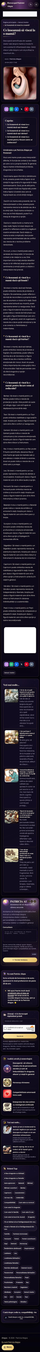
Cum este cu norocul (26, 1202)
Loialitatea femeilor (11, 1263)
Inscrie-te (20, 1036)
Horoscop (23, 1244)
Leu (15, 1253)
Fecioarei (7, 1239)
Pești (27, 1277)
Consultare (7, 927)
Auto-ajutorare (9, 1183)
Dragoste (31, 1217)
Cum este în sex (28, 1212)
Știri (11, 1297)
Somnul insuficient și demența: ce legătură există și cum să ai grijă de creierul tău (27, 772)
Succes (19, 1297)
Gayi (5, 1244)
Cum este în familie (11, 1212)
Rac (27, 1282)
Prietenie (19, 1282)
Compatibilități (9, 1202)
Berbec (22, 1188)
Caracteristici (20, 1193)
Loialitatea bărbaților (12, 1258)
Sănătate (7, 1292)
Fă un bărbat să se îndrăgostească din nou (20, 1222)
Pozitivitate (8, 1282)
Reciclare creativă (10, 1287)
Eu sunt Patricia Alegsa (16, 974)
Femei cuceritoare (28, 1239)
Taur (26, 1297)
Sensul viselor (23, 22)
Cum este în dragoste (12, 1207)
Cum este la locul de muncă (14, 1217)
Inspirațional (29, 1248)
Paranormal (8, 1273)
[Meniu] (36, 4)
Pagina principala (9, 22)
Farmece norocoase (20, 1234)
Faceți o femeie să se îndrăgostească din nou (19, 1228)
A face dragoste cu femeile (14, 1178)
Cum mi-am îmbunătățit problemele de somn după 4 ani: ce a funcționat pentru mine (26, 854)
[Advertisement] (20, 14)
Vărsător (23, 1302)
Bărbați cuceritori (10, 1188)
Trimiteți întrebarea (20, 960)
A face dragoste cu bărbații (14, 1173)
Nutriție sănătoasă (11, 1268)
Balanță (21, 1183)
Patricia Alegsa (15, 59)
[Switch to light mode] (30, 4)
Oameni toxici (26, 1268)
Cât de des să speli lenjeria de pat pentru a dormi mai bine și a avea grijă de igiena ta (27, 693)
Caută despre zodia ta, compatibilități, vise (19, 1317)
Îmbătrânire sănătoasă (12, 1248)
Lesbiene (7, 1253)
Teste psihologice (10, 1302)
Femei (16, 1239)
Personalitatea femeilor (13, 1277)
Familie (7, 1234)
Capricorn (7, 1193)
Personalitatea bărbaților (25, 1273)
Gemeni (13, 1244)
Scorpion (17, 1292)
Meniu (8, 1347)
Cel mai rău (8, 1198)
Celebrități (20, 1198)
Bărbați (30, 1183)
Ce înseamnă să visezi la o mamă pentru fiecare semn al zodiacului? (19, 140)
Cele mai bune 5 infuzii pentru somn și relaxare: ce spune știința (27, 734)
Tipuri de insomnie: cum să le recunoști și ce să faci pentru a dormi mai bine (27, 814)
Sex (5, 1297)
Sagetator (24, 1287)
